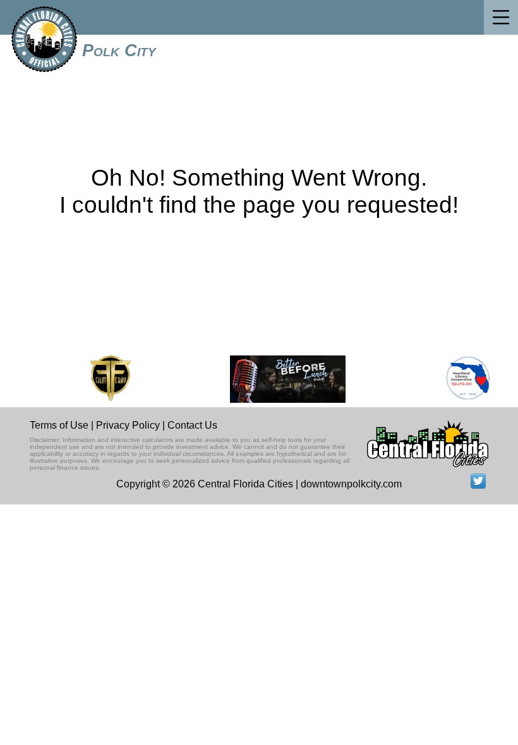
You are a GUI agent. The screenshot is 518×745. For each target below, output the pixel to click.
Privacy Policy (128, 425)
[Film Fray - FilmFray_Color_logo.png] (107, 379)
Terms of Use (59, 425)
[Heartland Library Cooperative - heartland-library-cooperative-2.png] (465, 379)
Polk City (119, 50)
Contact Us (192, 425)
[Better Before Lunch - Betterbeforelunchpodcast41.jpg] (285, 379)
